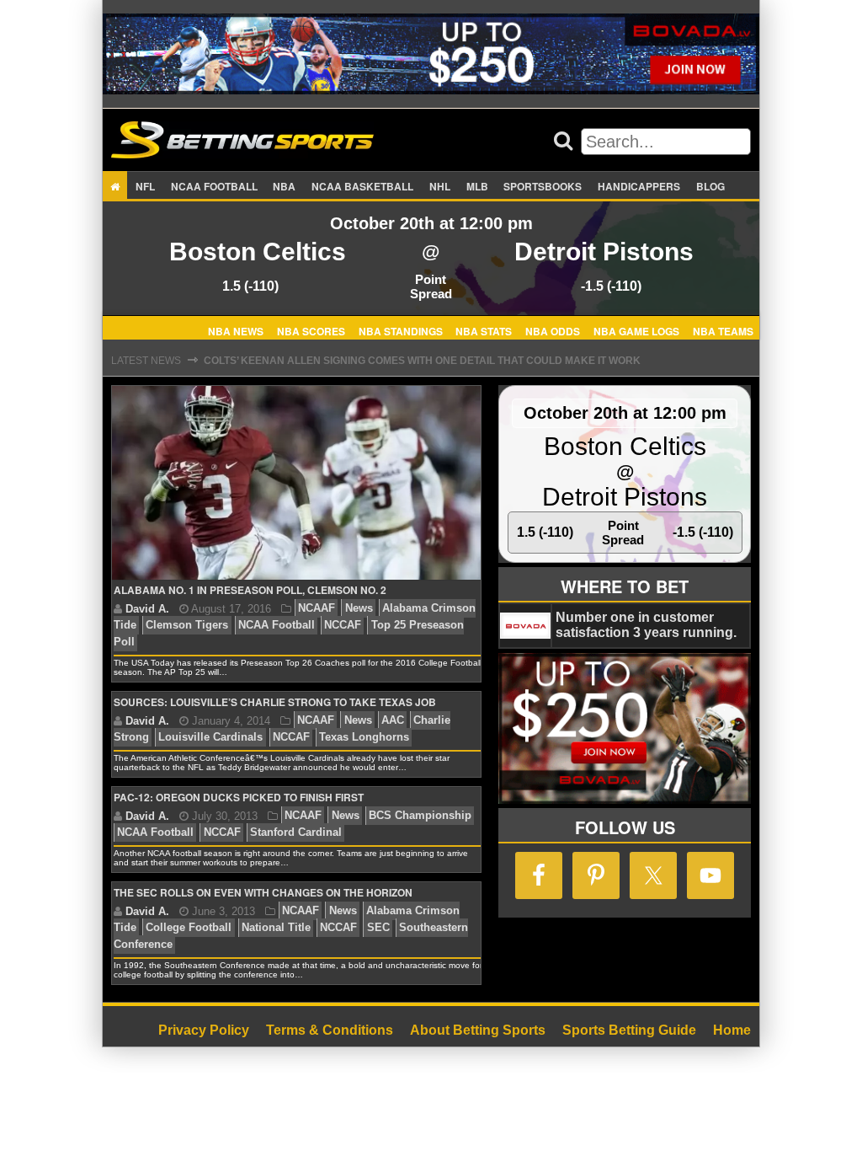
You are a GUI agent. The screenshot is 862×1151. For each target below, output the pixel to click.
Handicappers (639, 186)
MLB (477, 186)
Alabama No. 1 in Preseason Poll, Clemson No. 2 (250, 589)
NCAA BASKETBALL (362, 186)
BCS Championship (420, 816)
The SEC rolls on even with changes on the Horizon (263, 892)
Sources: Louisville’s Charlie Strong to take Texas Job (275, 701)
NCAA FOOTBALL (214, 186)
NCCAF (342, 625)
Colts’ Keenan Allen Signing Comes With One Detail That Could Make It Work (422, 361)
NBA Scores (311, 330)
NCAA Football (276, 625)
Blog (710, 186)
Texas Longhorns (364, 737)
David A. (147, 608)
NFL (145, 186)
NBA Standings (401, 330)
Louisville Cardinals (210, 737)
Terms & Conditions (329, 1030)
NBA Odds (552, 330)
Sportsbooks (542, 186)
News (359, 608)
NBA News (235, 330)
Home (732, 1030)
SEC (378, 928)
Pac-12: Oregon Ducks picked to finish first (239, 797)
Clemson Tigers (187, 625)
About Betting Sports (477, 1030)
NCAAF (316, 608)
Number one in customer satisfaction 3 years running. (646, 625)
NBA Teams (723, 330)
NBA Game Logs (636, 330)
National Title (276, 928)
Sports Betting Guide (629, 1030)
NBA (284, 186)
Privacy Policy (203, 1030)
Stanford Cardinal (296, 833)
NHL (439, 186)
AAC (392, 721)
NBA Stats (483, 330)
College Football (188, 928)
